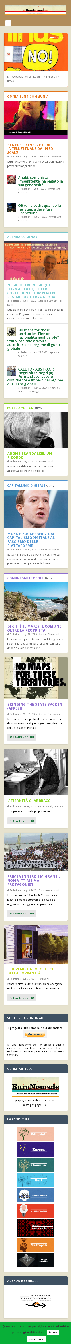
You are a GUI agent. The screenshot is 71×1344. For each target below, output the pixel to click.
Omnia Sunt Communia (50, 156)
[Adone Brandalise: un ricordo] (36, 430)
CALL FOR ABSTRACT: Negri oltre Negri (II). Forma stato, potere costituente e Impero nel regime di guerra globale (35, 376)
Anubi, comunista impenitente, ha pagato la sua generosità (40, 181)
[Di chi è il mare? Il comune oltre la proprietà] (36, 601)
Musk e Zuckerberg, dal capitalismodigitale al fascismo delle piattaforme (31, 539)
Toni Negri (33, 391)
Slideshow (59, 806)
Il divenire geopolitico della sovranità (31, 971)
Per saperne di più (21, 737)
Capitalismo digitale (49, 549)
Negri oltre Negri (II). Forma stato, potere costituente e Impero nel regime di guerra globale (33, 291)
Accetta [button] (53, 1332)
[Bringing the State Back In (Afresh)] (36, 678)
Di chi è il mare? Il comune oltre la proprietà (34, 628)
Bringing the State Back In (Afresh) (34, 706)
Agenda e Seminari (48, 300)
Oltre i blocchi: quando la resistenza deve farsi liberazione (39, 209)
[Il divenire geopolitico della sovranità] (36, 944)
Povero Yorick (46, 461)
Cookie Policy (36, 1339)
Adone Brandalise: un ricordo (29, 455)
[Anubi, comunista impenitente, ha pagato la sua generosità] (11, 179)
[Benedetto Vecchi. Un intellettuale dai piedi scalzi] (36, 120)
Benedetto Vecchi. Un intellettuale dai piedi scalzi (31, 148)
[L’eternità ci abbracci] (36, 772)
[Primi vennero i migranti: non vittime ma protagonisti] (36, 852)
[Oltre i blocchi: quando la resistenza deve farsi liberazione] (11, 207)
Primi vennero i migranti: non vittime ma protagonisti (33, 880)
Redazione (15, 156)
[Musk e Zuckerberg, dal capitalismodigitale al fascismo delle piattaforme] (36, 509)
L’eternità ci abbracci (29, 800)
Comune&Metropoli (49, 634)
